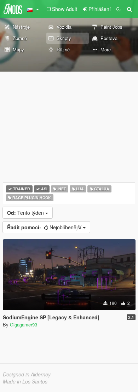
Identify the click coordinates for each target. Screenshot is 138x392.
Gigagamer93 (23, 324)
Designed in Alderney (27, 374)
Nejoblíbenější (45, 227)
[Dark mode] (118, 9)
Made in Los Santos (25, 381)
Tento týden (26, 212)
